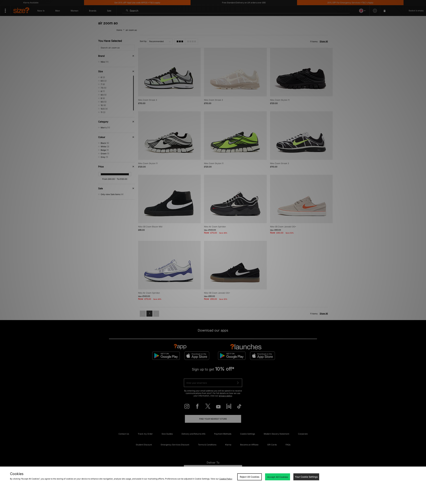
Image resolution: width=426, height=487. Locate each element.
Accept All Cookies (277, 477)
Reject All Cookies (249, 476)
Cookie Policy (225, 479)
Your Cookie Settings (306, 476)
